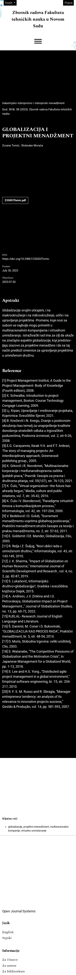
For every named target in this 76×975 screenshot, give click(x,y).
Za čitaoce (10, 959)
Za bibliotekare (13, 971)
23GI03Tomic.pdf (15, 200)
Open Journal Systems (18, 911)
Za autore (9, 965)
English (7, 932)
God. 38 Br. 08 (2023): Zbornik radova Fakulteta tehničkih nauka (37, 111)
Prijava (68, 2)
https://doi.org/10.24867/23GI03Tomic (25, 259)
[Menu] (38, 41)
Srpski (7, 937)
